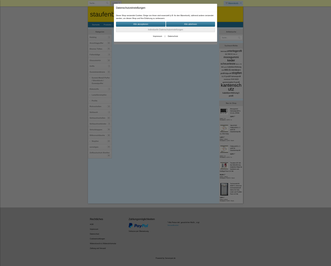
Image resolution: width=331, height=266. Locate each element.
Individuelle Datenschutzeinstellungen (165, 30)
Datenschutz (173, 36)
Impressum (157, 36)
